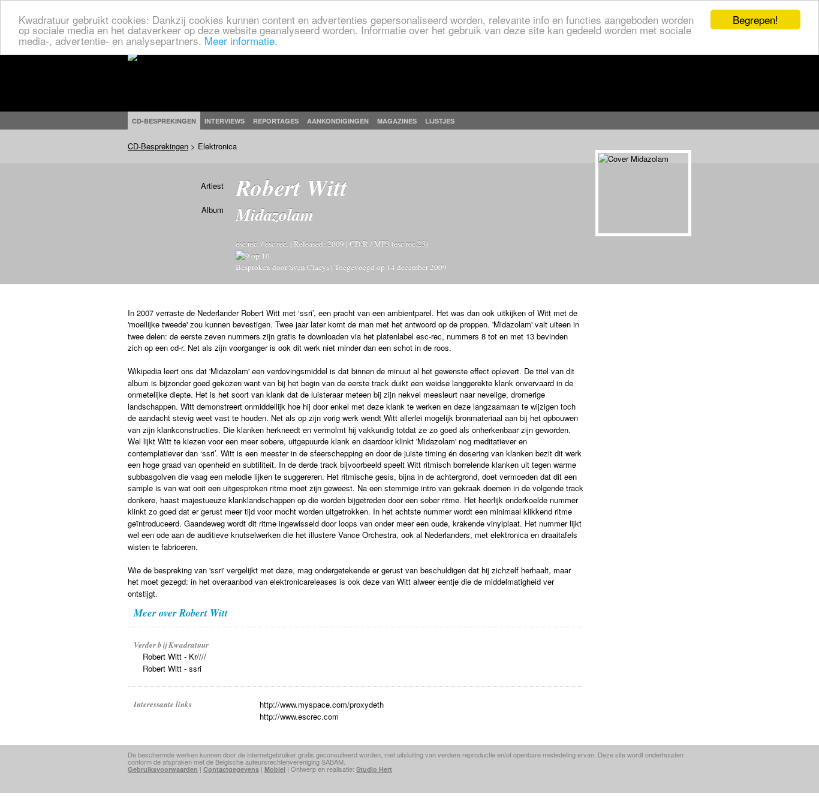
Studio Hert (374, 769)
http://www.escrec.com (299, 716)
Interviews (224, 121)
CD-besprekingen (164, 121)
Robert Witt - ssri (172, 668)
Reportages (276, 121)
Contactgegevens (231, 769)
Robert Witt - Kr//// (174, 656)
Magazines (397, 121)
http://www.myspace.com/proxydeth (322, 704)
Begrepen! (755, 19)
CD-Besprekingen (158, 146)
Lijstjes (439, 121)
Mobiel (274, 769)
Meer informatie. (241, 40)
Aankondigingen (338, 121)
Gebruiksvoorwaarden (163, 769)
